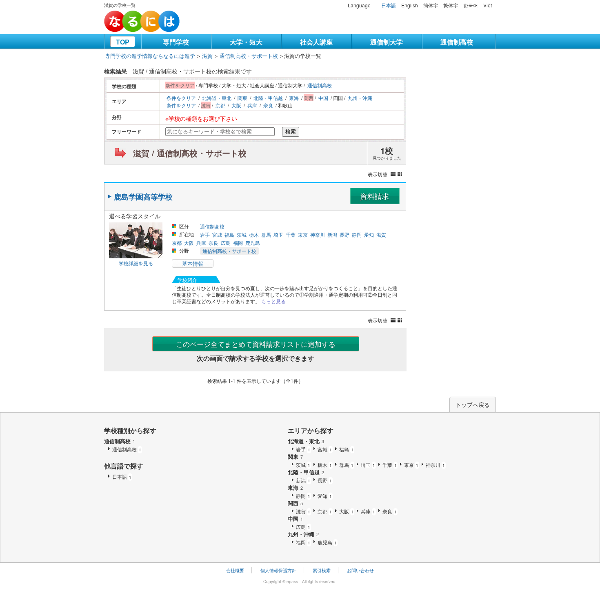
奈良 (268, 105)
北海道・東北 (216, 97)
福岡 (238, 242)
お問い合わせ (360, 570)
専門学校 (176, 42)
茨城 (242, 234)
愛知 (369, 234)
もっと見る (273, 301)
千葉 (291, 234)
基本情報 (192, 263)
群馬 (266, 234)
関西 (295, 503)
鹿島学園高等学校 (143, 196)
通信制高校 (456, 42)
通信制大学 (386, 42)
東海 (294, 97)
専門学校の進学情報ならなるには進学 (150, 56)
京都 (220, 105)
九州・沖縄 (360, 97)
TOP (122, 42)
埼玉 (278, 234)
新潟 (332, 234)
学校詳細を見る (136, 263)
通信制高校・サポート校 (249, 56)
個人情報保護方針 (278, 570)
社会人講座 (316, 42)
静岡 (357, 234)
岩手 (205, 234)
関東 (242, 97)
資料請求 (374, 196)
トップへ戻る (473, 404)
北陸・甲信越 (268, 97)
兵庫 (252, 105)
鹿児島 (252, 242)
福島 (229, 234)
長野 (344, 234)
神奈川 (317, 234)
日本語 (388, 5)
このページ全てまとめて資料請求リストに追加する (256, 344)
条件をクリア (181, 97)
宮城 (217, 234)
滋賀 (207, 56)
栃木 (254, 234)
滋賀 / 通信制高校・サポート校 (190, 153)
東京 (303, 234)
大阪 (236, 105)
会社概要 (235, 570)
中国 (323, 97)
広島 (226, 242)
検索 (290, 132)
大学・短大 (246, 42)
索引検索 (322, 570)
